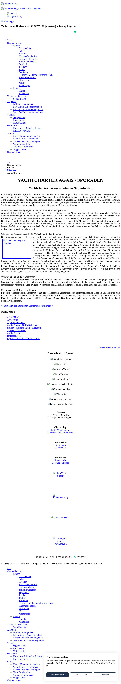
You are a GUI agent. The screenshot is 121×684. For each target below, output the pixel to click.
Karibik (22, 91)
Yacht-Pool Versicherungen (25, 138)
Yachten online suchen (17, 96)
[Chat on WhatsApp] (7, 21)
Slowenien (24, 80)
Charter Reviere (14, 43)
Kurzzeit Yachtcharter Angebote (28, 109)
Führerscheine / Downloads (60, 432)
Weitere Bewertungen (110, 347)
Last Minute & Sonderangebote (27, 107)
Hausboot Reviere (21, 130)
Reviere (16, 88)
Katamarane (18, 120)
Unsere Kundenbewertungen (26, 136)
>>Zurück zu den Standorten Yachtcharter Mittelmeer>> (27, 306)
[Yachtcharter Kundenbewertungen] (60, 501)
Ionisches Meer (14, 336)
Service (10, 133)
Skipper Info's (19, 149)
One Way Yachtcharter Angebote (28, 112)
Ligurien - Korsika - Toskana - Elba (23, 338)
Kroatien (23, 53)
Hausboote (12, 125)
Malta (21, 83)
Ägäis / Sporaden (15, 333)
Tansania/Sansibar (27, 61)
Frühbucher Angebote (23, 104)
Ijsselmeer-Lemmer (28, 59)
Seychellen (24, 64)
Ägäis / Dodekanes (16, 322)
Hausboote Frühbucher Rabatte (27, 128)
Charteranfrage (14, 152)
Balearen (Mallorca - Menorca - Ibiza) (36, 75)
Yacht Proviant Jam (22, 144)
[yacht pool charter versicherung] (60, 544)
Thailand (23, 67)
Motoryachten (19, 122)
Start (9, 40)
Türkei (22, 69)
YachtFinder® (19, 99)
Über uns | (57, 462)
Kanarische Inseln (27, 77)
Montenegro (24, 85)
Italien (22, 51)
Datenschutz (60, 447)
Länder (16, 45)
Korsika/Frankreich (28, 56)
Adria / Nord (13, 317)
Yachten (11, 114)
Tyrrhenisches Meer (16, 330)
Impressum (60, 445)
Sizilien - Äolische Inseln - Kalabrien (24, 328)
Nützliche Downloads (23, 146)
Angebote (11, 101)
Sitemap (65, 462)
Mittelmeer (24, 93)
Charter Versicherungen (61, 430)
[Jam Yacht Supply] (60, 479)
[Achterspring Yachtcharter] (21, 8)
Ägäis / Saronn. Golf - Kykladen (22, 325)
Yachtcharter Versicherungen (26, 141)
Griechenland (25, 48)
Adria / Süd (12, 320)
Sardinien (23, 72)
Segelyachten (19, 117)
